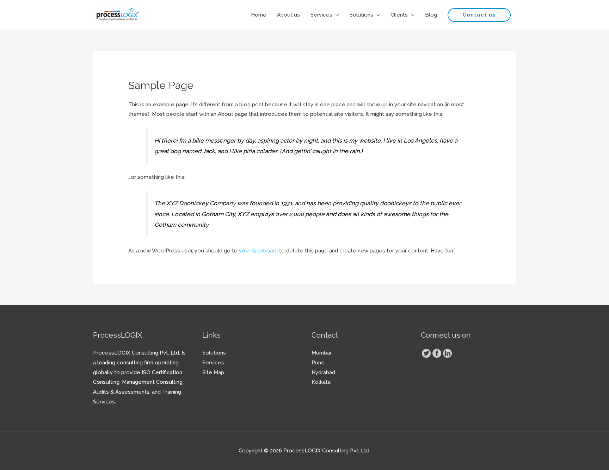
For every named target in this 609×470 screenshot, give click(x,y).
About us (288, 15)
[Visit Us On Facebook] (436, 353)
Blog (431, 15)
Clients (399, 15)
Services (321, 15)
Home (258, 15)
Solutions (361, 15)
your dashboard (258, 250)
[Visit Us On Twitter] (426, 353)
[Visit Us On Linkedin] (447, 353)
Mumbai (321, 353)
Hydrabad (323, 372)
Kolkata (321, 382)
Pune (318, 362)
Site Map (213, 372)
